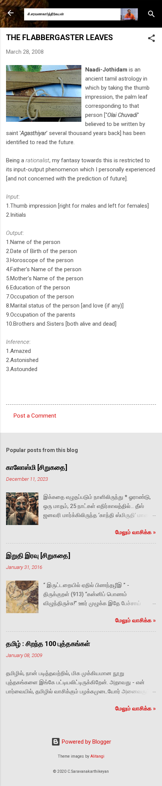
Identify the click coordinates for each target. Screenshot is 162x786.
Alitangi (97, 756)
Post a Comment (35, 415)
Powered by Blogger (85, 741)
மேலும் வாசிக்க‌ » (135, 532)
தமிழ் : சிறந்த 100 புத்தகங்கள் (48, 644)
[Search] (151, 15)
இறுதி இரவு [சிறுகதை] (38, 555)
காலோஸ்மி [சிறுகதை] (36, 467)
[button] (151, 39)
